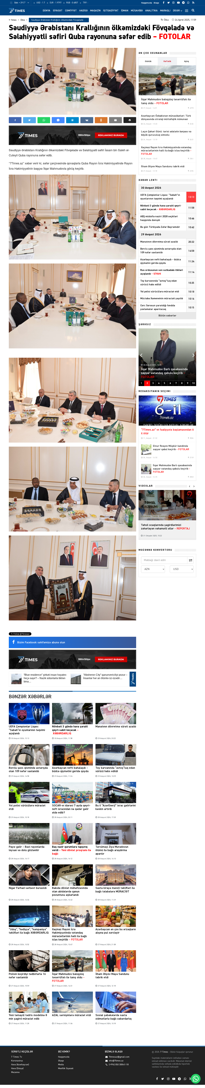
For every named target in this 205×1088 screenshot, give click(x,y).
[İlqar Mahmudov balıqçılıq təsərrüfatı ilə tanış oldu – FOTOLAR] (167, 80)
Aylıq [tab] (186, 61)
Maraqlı (165, 10)
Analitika (151, 10)
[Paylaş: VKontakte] (86, 120)
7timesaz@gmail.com (119, 1057)
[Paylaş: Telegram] (72, 120)
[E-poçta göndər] (115, 120)
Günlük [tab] (148, 61)
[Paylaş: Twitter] (29, 120)
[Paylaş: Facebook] (15, 120)
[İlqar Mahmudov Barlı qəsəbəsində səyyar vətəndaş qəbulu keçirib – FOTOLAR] (146, 469)
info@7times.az (116, 1061)
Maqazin (95, 10)
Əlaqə (156, 3)
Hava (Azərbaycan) (20, 1064)
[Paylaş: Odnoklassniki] (101, 120)
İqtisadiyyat (111, 10)
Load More (72, 1035)
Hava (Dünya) (17, 1068)
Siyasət (57, 10)
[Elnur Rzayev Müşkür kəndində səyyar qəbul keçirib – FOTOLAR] (146, 450)
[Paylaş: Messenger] (58, 120)
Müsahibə (137, 10)
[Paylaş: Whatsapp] (43, 120)
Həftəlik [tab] (167, 61)
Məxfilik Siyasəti (65, 1068)
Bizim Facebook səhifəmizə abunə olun (41, 642)
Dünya (46, 10)
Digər (176, 10)
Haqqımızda (146, 3)
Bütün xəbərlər (167, 315)
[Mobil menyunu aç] (186, 10)
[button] (129, 120)
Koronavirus (17, 1061)
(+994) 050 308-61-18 (118, 1064)
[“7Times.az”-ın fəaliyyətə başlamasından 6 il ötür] (167, 411)
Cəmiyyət (71, 10)
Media (61, 1064)
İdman (124, 10)
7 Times (12, 20)
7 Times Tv (16, 1057)
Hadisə (83, 10)
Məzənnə (15, 1072)
